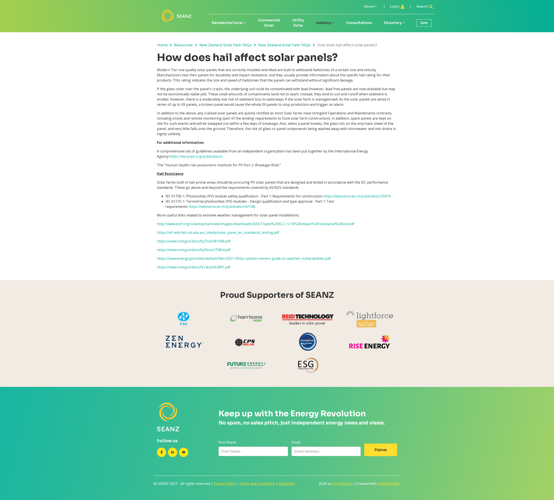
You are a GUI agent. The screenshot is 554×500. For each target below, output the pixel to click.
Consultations (359, 23)
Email (295, 442)
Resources (183, 45)
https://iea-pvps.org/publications (196, 156)
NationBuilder (388, 483)
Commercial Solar (269, 23)
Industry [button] (323, 23)
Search (422, 6)
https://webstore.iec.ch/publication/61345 (222, 206)
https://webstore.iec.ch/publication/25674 (356, 196)
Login (395, 6)
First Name (227, 442)
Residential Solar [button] (227, 23)
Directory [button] (393, 23)
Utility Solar (298, 23)
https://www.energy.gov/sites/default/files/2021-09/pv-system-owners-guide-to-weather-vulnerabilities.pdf (244, 258)
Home (162, 45)
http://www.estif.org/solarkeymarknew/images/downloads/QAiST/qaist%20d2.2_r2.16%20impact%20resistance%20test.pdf (255, 223)
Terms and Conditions (257, 483)
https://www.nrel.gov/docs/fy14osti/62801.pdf (193, 267)
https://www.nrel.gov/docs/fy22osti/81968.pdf (193, 241)
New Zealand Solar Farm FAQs (225, 45)
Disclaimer (287, 483)
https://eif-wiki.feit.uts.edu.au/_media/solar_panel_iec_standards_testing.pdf (218, 232)
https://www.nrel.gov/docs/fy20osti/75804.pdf (193, 249)
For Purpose (342, 483)
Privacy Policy (224, 483)
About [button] (369, 6)
